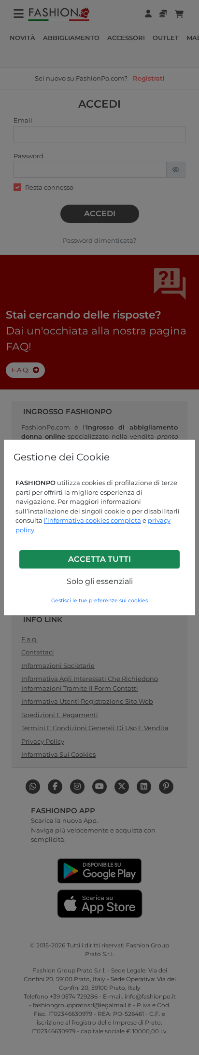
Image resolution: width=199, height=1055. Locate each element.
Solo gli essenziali (100, 581)
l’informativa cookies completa (92, 520)
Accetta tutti (99, 559)
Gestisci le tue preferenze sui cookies (99, 600)
